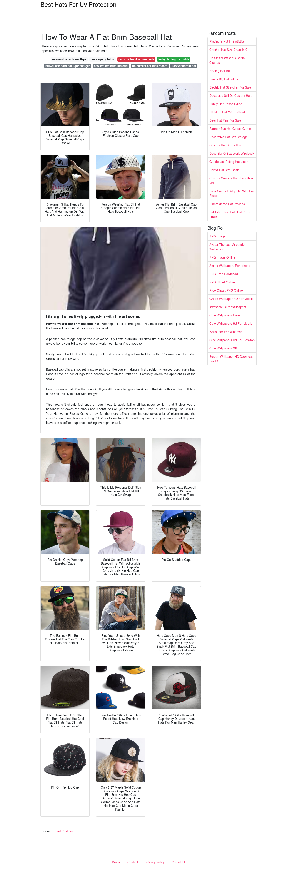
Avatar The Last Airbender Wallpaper (227, 246)
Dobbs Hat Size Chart (224, 170)
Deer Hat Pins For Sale (225, 120)
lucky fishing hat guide (173, 59)
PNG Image (217, 236)
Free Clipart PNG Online (226, 290)
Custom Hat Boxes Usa (225, 145)
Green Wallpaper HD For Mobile (231, 298)
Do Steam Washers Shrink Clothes (227, 60)
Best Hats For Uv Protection (78, 4)
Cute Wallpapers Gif (223, 348)
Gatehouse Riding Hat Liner (228, 161)
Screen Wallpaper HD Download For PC (231, 358)
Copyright (178, 862)
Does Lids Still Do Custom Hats (230, 95)
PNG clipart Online (222, 282)
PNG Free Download (223, 274)
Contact (132, 862)
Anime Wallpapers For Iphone (229, 265)
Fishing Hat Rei (219, 71)
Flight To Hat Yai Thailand (227, 112)
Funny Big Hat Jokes (223, 79)
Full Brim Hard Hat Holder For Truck (229, 214)
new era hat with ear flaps (69, 59)
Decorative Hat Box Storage (228, 137)
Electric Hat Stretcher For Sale (230, 87)
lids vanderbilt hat (184, 66)
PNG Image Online (222, 257)
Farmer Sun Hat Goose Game (230, 128)
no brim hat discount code (136, 59)
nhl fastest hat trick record (149, 66)
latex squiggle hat (103, 59)
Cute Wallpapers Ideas (224, 315)
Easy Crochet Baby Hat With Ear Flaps (231, 193)
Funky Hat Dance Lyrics (225, 104)
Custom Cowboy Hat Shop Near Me (231, 180)
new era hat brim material (111, 66)
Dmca (116, 862)
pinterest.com (65, 831)
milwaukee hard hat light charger (67, 66)
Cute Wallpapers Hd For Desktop (232, 340)
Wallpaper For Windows (225, 331)
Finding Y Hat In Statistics (227, 41)
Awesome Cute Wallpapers (227, 307)
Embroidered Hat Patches (227, 204)
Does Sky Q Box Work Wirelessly (232, 153)
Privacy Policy (154, 862)
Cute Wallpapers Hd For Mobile (230, 323)
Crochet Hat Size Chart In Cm (229, 49)
